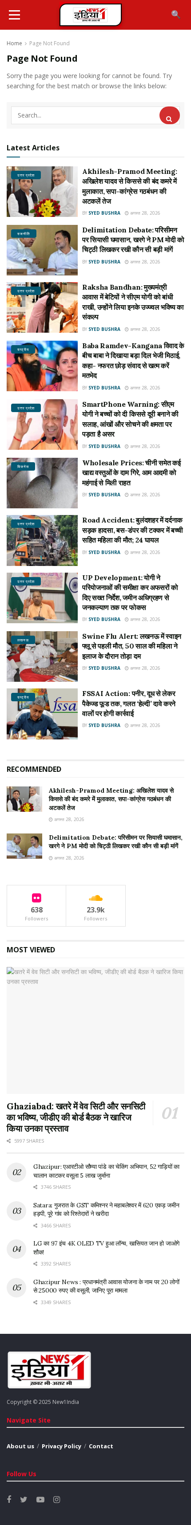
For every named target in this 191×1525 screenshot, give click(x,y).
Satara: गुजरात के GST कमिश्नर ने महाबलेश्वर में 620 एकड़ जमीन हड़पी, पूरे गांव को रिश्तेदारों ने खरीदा (106, 1209)
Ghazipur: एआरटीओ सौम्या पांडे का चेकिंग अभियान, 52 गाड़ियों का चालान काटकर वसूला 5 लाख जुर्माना (106, 1171)
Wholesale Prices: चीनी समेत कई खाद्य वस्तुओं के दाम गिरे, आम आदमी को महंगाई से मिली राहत (131, 472)
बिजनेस (23, 466)
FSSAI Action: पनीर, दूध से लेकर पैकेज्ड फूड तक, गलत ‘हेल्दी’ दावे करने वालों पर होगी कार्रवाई (128, 703)
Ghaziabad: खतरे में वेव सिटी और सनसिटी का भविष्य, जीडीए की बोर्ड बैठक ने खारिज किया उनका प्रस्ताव (76, 1117)
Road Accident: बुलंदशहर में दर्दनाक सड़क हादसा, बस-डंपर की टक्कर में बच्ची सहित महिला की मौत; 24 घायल (132, 529)
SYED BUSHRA (104, 213)
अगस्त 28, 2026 (144, 213)
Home (14, 43)
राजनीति (23, 233)
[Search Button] (169, 115)
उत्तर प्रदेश (26, 175)
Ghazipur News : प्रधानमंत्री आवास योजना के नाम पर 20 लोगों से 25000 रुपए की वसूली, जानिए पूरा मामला (106, 1286)
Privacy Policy (61, 1446)
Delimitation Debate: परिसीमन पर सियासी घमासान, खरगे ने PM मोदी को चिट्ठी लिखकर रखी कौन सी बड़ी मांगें (133, 239)
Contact (101, 1446)
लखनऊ (23, 639)
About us (20, 1446)
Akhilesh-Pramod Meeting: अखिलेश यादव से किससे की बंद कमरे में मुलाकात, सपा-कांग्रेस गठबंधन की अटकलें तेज (111, 799)
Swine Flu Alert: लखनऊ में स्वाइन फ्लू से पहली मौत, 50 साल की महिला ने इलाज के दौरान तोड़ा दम (131, 646)
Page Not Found (49, 43)
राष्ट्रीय (23, 349)
